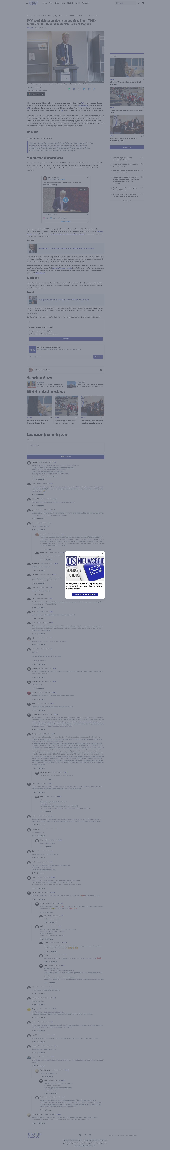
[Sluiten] (102, 553)
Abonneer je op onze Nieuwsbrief (85, 594)
